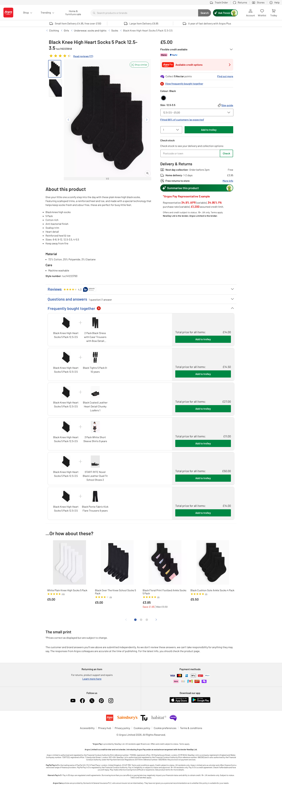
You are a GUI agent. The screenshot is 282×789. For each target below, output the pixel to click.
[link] (71, 56)
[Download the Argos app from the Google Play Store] (200, 702)
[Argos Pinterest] (101, 701)
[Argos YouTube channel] (73, 701)
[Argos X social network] (92, 701)
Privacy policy (122, 727)
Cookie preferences (165, 727)
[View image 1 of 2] (54, 68)
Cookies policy (142, 727)
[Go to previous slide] (68, 120)
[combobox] (144, 12)
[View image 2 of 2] (55, 88)
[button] (139, 64)
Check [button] (226, 153)
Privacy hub (104, 727)
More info (228, 180)
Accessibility (87, 727)
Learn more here (92, 678)
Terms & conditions (191, 727)
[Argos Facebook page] (82, 701)
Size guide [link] (227, 105)
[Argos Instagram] (111, 701)
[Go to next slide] (147, 120)
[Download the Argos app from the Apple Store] (179, 702)
